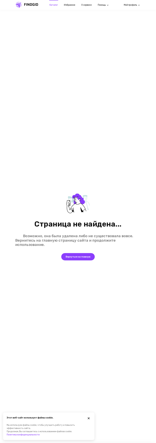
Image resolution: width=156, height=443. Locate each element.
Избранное (69, 5)
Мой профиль (130, 5)
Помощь (102, 5)
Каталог (54, 5)
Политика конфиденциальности (23, 434)
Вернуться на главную (78, 257)
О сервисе (86, 5)
